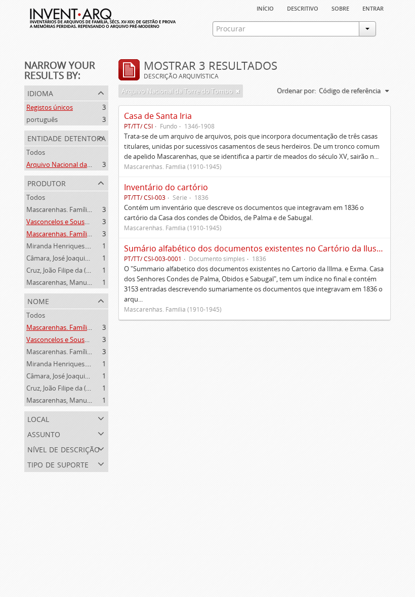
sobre (340, 7)
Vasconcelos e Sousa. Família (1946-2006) (87, 221)
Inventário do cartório (166, 187)
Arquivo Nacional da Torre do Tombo (82, 164)
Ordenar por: (296, 90)
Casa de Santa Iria (158, 115)
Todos (35, 152)
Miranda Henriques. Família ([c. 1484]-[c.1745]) (94, 245)
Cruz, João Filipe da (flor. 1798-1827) (79, 270)
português (42, 119)
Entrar (373, 7)
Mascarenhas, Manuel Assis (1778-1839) (85, 282)
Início (265, 7)
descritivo (302, 7)
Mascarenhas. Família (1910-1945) (76, 209)
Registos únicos (49, 107)
